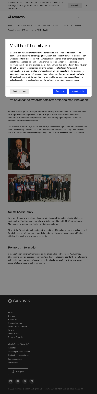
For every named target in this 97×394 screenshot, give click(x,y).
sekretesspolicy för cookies (22, 80)
